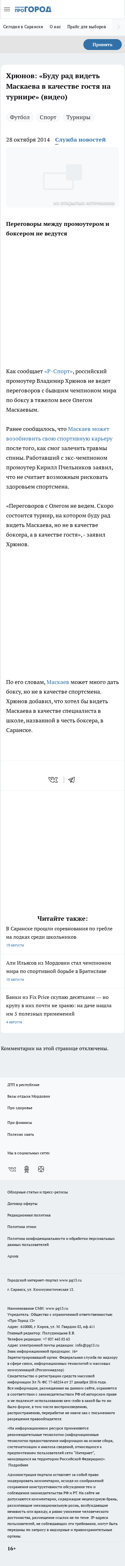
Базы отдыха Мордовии (28, 1096)
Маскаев (57, 682)
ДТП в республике (23, 1084)
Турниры (78, 117)
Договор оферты (22, 1203)
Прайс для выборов (86, 26)
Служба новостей (80, 139)
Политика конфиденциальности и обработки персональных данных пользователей (61, 1241)
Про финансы (19, 1122)
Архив (12, 1256)
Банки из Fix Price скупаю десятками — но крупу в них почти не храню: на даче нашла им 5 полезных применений (59, 1009)
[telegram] (73, 779)
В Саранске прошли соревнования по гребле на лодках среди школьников (59, 936)
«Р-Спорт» (58, 371)
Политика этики (21, 1226)
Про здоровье (19, 1107)
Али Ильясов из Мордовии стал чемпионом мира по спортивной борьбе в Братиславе (58, 971)
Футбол (20, 117)
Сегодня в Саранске (23, 26)
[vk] (53, 779)
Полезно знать (20, 1134)
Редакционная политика (29, 1215)
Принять (103, 44)
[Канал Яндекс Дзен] (41, 1169)
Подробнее (18, 1465)
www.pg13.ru (70, 1280)
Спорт (48, 117)
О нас (55, 26)
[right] (118, 27)
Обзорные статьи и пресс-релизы (37, 1192)
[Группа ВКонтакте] (12, 1169)
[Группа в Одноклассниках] (26, 1169)
